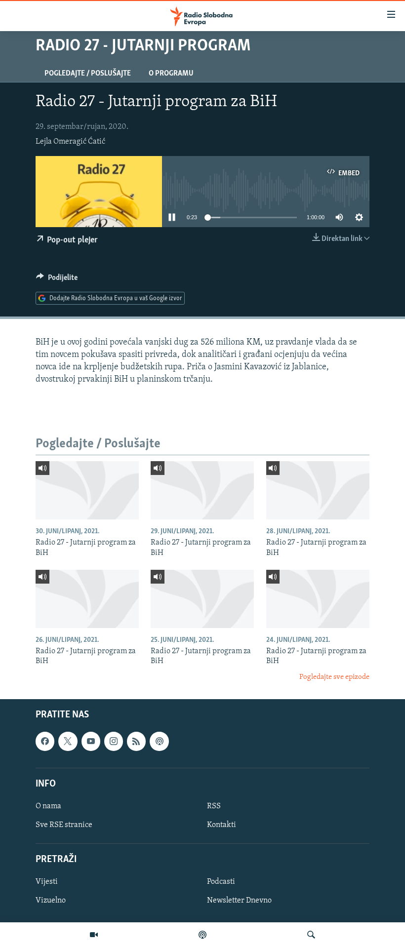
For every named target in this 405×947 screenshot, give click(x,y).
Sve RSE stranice (64, 825)
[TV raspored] (159, 741)
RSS (214, 806)
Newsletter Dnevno (239, 901)
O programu (171, 74)
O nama (48, 806)
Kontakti (221, 825)
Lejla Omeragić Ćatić (70, 142)
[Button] (57, 280)
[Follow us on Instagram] (113, 741)
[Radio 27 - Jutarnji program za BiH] (87, 490)
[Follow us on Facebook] (45, 741)
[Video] (94, 934)
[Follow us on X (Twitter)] (67, 741)
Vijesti (47, 882)
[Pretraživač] (311, 934)
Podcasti (221, 882)
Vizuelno (51, 901)
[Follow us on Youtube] (90, 741)
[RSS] (136, 741)
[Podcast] (202, 934)
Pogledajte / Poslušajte (87, 74)
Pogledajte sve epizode (334, 677)
